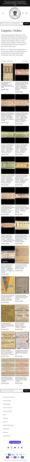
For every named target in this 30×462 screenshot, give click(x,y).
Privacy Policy (7, 400)
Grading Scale (7, 436)
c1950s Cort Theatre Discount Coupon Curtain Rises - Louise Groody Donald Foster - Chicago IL (7, 352)
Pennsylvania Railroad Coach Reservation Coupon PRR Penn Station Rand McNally (21, 297)
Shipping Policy (7, 411)
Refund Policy (7, 404)
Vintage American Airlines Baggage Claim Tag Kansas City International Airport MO (21, 352)
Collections (6, 429)
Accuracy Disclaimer (9, 397)
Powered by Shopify (22, 460)
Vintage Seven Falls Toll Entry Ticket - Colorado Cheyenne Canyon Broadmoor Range (21, 266)
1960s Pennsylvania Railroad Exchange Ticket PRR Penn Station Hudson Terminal (7, 325)
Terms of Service (7, 407)
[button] (3, 13)
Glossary (5, 432)
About (4, 414)
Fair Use (5, 421)
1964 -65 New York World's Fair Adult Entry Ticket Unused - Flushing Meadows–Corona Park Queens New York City (7, 298)
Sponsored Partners (8, 425)
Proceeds (5, 418)
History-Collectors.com (12, 460)
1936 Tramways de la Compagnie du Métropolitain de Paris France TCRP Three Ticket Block (7, 85)
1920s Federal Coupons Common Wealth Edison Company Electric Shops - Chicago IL (7, 379)
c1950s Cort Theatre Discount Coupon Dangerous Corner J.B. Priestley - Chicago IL (20, 325)
